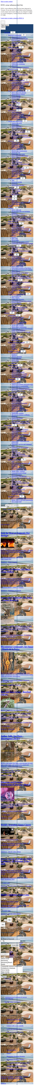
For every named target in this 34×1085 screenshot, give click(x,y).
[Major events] (12, 972)
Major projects (12, 105)
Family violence (16, 149)
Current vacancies (17, 123)
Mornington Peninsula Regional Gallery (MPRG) (21, 282)
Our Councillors (16, 51)
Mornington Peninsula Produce (15, 1059)
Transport (14, 349)
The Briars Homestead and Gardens (22, 269)
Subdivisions (15, 360)
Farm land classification (18, 454)
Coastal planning (16, 358)
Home (4, 509)
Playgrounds (15, 240)
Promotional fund (17, 405)
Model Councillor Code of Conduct (22, 60)
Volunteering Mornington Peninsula (17, 1069)
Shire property (12, 110)
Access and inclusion (18, 325)
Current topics (16, 99)
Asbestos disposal (17, 491)
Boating (14, 237)
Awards (14, 335)
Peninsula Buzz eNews (18, 94)
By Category (17, 964)
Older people (15, 320)
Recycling (14, 466)
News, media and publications (16, 91)
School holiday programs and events (22, 202)
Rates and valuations (14, 427)
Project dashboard (17, 108)
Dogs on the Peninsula (18, 372)
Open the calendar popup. (21, 945)
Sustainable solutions (18, 413)
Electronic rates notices (18, 439)
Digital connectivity (17, 146)
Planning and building (14, 351)
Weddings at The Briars (18, 265)
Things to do (8, 196)
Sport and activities (13, 223)
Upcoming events (17, 304)
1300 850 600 (9, 999)
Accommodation (16, 296)
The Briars (11, 255)
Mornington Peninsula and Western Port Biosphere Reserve (22, 390)
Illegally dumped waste (18, 489)
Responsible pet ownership (19, 374)
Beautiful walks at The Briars (20, 273)
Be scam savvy (16, 194)
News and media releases (19, 92)
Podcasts (14, 101)
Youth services (16, 340)
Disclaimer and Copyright (15, 1078)
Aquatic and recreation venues (20, 242)
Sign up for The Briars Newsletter (21, 278)
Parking (14, 346)
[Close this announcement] (3, 22)
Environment (11, 379)
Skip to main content (7, 1)
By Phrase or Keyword (7, 939)
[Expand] (12, 32)
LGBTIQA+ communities (19, 322)
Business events (16, 419)
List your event (5, 524)
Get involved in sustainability (20, 386)
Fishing (14, 235)
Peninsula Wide (16, 96)
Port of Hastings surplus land (20, 156)
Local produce (12, 246)
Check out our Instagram (14, 1022)
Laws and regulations (14, 178)
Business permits (16, 401)
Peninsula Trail (16, 152)
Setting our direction (17, 85)
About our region (13, 69)
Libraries (10, 292)
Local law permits (17, 182)
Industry (14, 306)
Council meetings (17, 49)
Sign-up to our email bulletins (15, 1032)
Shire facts (15, 71)
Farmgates (14, 249)
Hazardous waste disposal (19, 476)
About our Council (13, 47)
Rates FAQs (15, 436)
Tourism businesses (17, 418)
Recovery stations (17, 474)
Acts (13, 180)
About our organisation (14, 35)
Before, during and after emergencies (22, 500)
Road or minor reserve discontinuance (22, 115)
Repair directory (16, 494)
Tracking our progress (18, 87)
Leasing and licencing (18, 114)
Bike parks (15, 238)
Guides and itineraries (18, 299)
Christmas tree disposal (18, 492)
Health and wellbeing (18, 324)
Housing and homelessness (19, 151)
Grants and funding (17, 400)
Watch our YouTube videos (14, 1029)
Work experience (16, 126)
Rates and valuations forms (19, 437)
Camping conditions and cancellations (22, 219)
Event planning (16, 204)
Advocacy (11, 141)
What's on (14, 201)
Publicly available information (20, 56)
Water (13, 381)
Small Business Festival (18, 397)
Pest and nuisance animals (19, 375)
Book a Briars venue (17, 266)
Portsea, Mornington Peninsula (20, 310)
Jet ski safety (15, 160)
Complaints (15, 192)
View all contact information (12, 1002)
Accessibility (18, 1076)
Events (10, 199)
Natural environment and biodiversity (22, 384)
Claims (14, 45)
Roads (13, 347)
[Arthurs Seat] (7, 959)
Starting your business (18, 408)
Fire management (16, 501)
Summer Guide (16, 97)
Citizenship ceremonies (18, 64)
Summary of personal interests (20, 59)
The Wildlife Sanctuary (18, 258)
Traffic (13, 344)
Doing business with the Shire (16, 132)
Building (14, 355)
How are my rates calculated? (20, 434)
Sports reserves (16, 225)
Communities (12, 315)
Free (4, 974)
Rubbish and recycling (14, 459)
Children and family (17, 319)
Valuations (15, 451)
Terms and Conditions (7, 1076)
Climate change (16, 142)
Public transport (16, 157)
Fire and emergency (13, 496)
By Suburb (18, 957)
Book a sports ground (18, 227)
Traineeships (15, 124)
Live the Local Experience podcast (21, 301)
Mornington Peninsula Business (16, 1056)
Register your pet (16, 367)
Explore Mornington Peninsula (17, 294)
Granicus (3, 1083)
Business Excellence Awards (20, 410)
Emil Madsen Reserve (18, 147)
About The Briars (17, 256)
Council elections (16, 52)
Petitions (14, 54)
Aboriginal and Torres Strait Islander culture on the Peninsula (22, 329)
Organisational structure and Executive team (20, 39)
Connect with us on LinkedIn (15, 1026)
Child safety (15, 43)
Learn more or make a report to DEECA (12, 18)
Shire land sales (16, 452)
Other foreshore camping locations (21, 218)
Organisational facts (17, 42)
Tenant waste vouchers (18, 471)
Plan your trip (15, 297)
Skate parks (15, 232)
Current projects (16, 106)
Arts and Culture (12, 280)
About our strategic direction (16, 80)
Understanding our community (20, 82)
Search (3, 505)
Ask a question (16, 191)
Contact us (11, 187)
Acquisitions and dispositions (20, 429)
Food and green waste (18, 468)
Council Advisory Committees (20, 67)
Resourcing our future (18, 88)
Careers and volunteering (15, 121)
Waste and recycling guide (19, 469)
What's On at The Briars (18, 263)
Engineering (15, 361)
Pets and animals (12, 365)
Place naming (15, 78)
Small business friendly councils (21, 423)
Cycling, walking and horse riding (21, 233)
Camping (10, 208)
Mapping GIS (15, 76)
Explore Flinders (16, 302)
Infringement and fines (18, 185)
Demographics (16, 73)
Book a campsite (16, 210)
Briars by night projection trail (20, 276)
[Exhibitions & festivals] (12, 968)
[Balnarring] (7, 961)
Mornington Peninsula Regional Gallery (18, 1063)
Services (6, 313)
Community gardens (17, 247)
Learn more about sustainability (21, 388)
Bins (13, 461)
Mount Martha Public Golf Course (21, 230)
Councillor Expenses (17, 62)
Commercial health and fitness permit (22, 243)
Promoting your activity (18, 290)
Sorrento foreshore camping (19, 216)
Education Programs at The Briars (21, 268)
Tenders (14, 133)
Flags (13, 57)
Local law (14, 183)
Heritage (14, 363)
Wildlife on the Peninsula (19, 377)
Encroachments (16, 119)
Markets (10, 206)
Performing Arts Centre (18, 154)
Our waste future (16, 481)
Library (9, 1053)
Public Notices (16, 102)
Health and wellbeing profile (20, 74)
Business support (13, 395)
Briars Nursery (16, 271)
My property (8, 425)
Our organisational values (19, 37)
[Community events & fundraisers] (12, 966)
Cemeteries (15, 338)
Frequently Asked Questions (20, 135)
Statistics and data (17, 406)
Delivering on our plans (18, 83)
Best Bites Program (17, 398)
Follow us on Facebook (13, 1019)
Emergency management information (22, 498)
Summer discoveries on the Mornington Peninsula (19, 308)
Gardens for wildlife (17, 337)
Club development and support (20, 228)
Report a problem (17, 189)
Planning (14, 353)
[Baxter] (7, 964)
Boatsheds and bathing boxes (20, 117)
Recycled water (16, 159)
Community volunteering (19, 129)
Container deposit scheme (19, 473)
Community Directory (18, 317)
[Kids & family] (12, 970)
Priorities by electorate (18, 169)
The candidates (16, 173)
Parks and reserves (13, 221)
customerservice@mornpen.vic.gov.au (16, 997)
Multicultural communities (19, 327)
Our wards (15, 65)
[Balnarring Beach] (7, 963)
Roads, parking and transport (16, 342)
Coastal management (17, 144)
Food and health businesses (19, 403)
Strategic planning (17, 356)
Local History (15, 285)
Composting (15, 487)
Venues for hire (12, 392)
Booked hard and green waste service (22, 486)
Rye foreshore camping (18, 215)
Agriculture (15, 411)
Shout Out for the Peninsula (16, 168)
